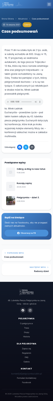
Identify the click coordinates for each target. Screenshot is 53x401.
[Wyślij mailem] (32, 147)
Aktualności (23, 19)
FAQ (26, 357)
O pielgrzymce (26, 323)
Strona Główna (8, 19)
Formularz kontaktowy (26, 378)
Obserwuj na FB (28, 233)
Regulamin (26, 353)
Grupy (26, 332)
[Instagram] (30, 310)
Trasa (26, 328)
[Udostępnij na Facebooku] (19, 147)
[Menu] (49, 4)
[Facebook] (23, 310)
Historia (26, 336)
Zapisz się (26, 348)
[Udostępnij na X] (25, 147)
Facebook (26, 382)
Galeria (27, 361)
